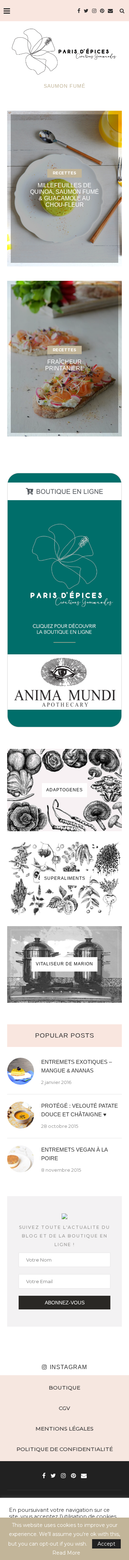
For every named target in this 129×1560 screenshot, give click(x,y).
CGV (64, 1408)
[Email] (110, 10)
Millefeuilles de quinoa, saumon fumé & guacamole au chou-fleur (64, 195)
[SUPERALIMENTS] (64, 878)
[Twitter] (86, 10)
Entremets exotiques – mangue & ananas (76, 1066)
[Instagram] (94, 10)
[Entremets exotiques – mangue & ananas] (20, 1071)
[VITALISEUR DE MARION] (64, 964)
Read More (66, 1552)
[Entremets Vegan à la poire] (20, 1158)
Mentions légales (64, 1428)
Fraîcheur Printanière (64, 365)
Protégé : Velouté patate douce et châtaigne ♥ (79, 1110)
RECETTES (64, 172)
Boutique (64, 1387)
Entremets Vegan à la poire (74, 1154)
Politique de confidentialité (64, 1449)
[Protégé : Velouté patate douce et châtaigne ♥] (20, 1115)
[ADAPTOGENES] (64, 790)
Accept (106, 1544)
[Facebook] (78, 10)
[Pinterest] (102, 10)
